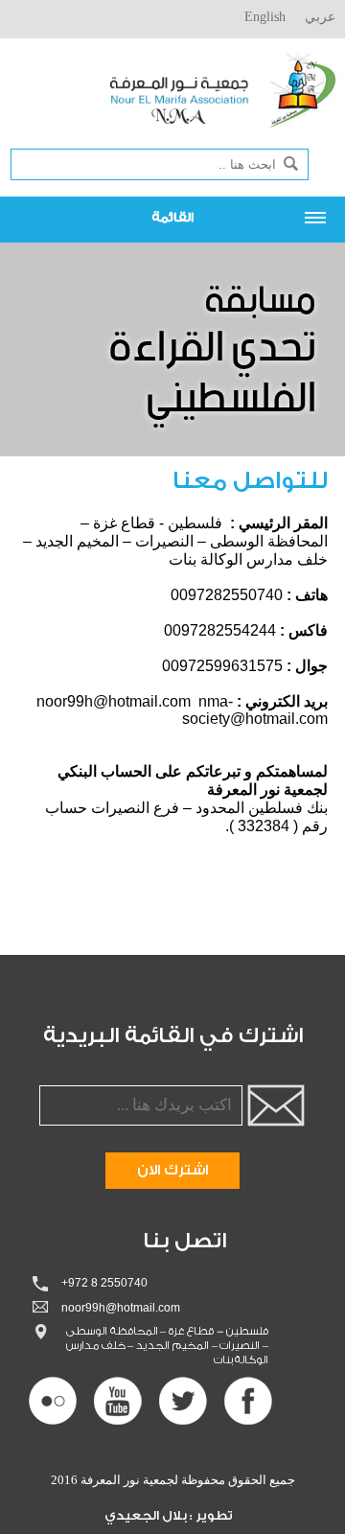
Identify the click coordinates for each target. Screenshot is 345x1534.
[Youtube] (118, 1401)
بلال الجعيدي (147, 1515)
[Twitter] (183, 1401)
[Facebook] (248, 1401)
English (265, 17)
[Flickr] (53, 1401)
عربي (320, 17)
